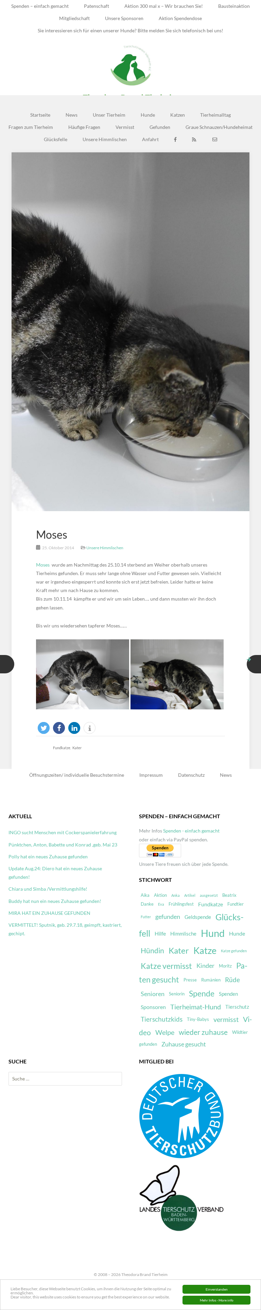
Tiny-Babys (198, 1019)
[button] (44, 728)
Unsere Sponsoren (124, 18)
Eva (161, 904)
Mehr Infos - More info (216, 1300)
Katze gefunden (234, 950)
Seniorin (177, 993)
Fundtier (235, 904)
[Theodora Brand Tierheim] (130, 65)
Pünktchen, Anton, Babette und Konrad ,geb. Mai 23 (62, 844)
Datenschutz (191, 775)
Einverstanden (217, 1289)
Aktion (160, 895)
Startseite (40, 115)
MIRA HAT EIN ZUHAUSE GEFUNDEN (49, 913)
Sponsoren (153, 1007)
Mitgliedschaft (74, 18)
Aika (145, 895)
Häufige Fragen (84, 127)
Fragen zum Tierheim (30, 127)
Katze (204, 950)
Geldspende (198, 917)
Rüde (232, 980)
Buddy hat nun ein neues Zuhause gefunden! (54, 901)
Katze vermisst (166, 966)
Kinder (205, 965)
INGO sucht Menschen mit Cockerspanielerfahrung (62, 832)
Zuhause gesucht (183, 1044)
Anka (175, 895)
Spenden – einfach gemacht (40, 6)
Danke (147, 904)
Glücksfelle (55, 139)
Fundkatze (61, 747)
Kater (77, 747)
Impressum (151, 775)
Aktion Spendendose (180, 18)
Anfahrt (150, 139)
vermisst (226, 1019)
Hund (213, 933)
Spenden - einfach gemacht (191, 831)
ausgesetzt (209, 895)
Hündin (152, 950)
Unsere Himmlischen (105, 139)
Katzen (177, 115)
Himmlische (183, 933)
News (71, 115)
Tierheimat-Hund (195, 1007)
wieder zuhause (203, 1032)
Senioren (152, 993)
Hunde (148, 115)
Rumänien (211, 979)
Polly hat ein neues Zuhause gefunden (48, 856)
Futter (146, 916)
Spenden (228, 994)
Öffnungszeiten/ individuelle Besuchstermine (76, 775)
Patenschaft (96, 6)
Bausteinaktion (234, 6)
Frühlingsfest (181, 904)
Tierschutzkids (161, 1019)
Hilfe (160, 933)
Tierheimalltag (215, 115)
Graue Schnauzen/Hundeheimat (219, 127)
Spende (201, 993)
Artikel (189, 895)
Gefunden (160, 127)
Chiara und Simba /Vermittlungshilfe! (47, 889)
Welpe (164, 1032)
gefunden (167, 916)
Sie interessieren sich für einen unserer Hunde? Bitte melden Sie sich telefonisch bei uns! (130, 30)
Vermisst (125, 127)
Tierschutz (237, 1007)
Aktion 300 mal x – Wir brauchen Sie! (163, 6)
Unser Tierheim (109, 115)
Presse (190, 979)
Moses (51, 534)
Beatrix (229, 895)
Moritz (225, 966)
